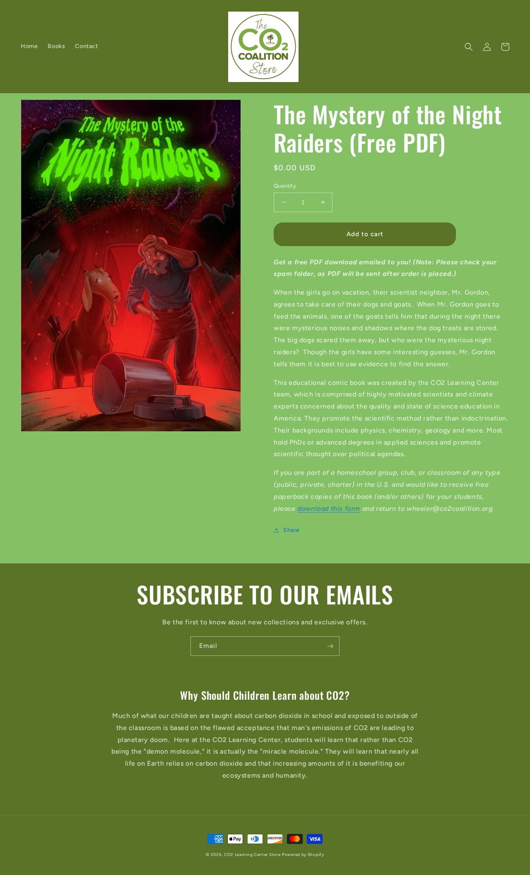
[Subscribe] (330, 646)
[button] (469, 47)
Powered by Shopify (303, 854)
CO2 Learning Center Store (252, 854)
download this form (328, 508)
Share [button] (291, 530)
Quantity (285, 186)
